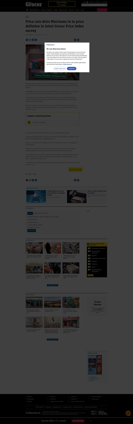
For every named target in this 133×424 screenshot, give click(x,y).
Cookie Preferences (59, 68)
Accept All (72, 68)
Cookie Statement (67, 64)
